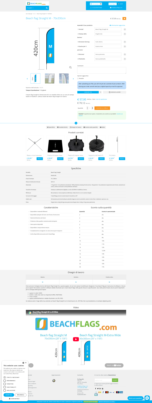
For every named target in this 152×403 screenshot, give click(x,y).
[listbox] (23, 363)
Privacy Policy (29, 385)
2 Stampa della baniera (82, 35)
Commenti (80, 66)
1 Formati (81, 29)
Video (103, 127)
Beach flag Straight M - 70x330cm (44, 13)
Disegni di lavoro (115, 92)
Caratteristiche (62, 127)
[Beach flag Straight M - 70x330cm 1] (50, 47)
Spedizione (28, 391)
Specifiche (51, 127)
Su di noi (28, 379)
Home (34, 13)
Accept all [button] (9, 395)
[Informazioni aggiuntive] (100, 92)
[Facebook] (95, 389)
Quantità (80, 108)
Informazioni (29, 393)
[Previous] (27, 78)
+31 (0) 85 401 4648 (97, 7)
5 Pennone (81, 54)
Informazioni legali (30, 381)
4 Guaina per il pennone (81, 48)
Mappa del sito (29, 395)
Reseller (81, 78)
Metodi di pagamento (31, 387)
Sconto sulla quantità (91, 127)
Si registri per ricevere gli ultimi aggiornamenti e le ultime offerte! (106, 384)
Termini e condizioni (31, 383)
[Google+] (100, 389)
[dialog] (15, 381)
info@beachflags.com (117, 7)
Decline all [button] (20, 395)
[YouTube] (103, 389)
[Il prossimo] (73, 78)
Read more (16, 373)
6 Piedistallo (81, 59)
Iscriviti (115, 380)
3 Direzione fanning (84, 42)
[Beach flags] (37, 3)
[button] (15, 398)
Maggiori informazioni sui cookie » (107, 401)
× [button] (25, 362)
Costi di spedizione (101, 99)
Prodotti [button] (29, 8)
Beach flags (112, 4)
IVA (27, 389)
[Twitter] (98, 389)
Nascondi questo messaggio (91, 401)
